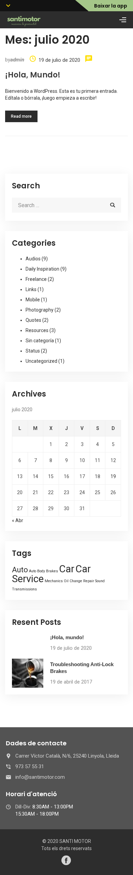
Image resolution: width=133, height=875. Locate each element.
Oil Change (73, 581)
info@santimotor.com (40, 777)
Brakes (52, 571)
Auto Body (37, 571)
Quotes (33, 320)
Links (31, 289)
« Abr (17, 520)
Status (33, 351)
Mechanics (54, 581)
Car (66, 569)
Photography (40, 310)
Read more (21, 116)
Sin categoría (40, 340)
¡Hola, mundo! (32, 75)
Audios (33, 258)
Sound (100, 581)
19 (113, 476)
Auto (20, 569)
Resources (37, 330)
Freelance (36, 279)
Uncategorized (41, 361)
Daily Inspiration (42, 269)
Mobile (33, 299)
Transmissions (24, 589)
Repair (88, 581)
